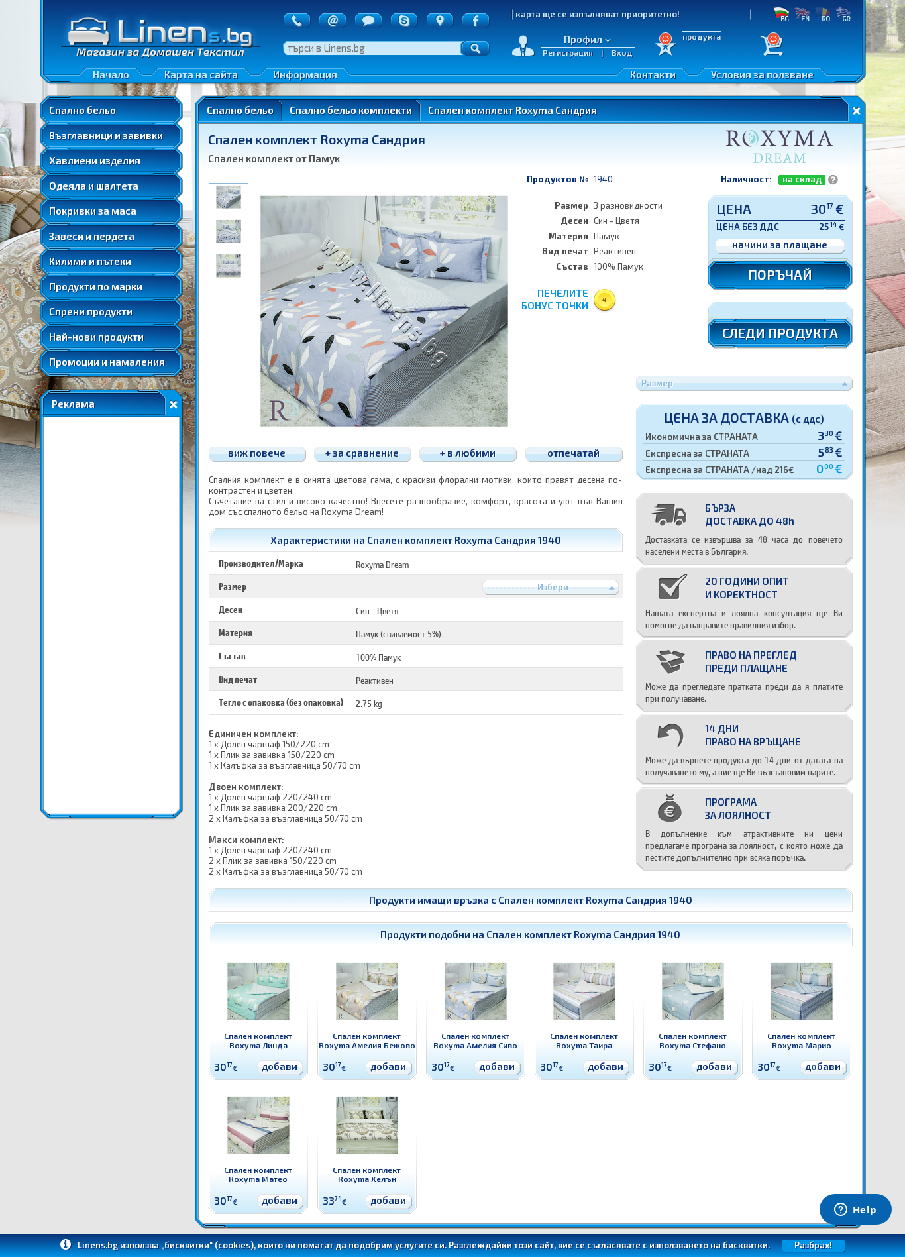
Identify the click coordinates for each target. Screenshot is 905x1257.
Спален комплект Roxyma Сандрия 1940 (595, 900)
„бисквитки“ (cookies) (207, 1245)
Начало (111, 74)
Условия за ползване (762, 74)
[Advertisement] (111, 615)
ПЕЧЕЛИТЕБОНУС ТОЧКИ (554, 299)
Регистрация (568, 52)
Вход (622, 52)
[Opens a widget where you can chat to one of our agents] (855, 1210)
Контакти (653, 74)
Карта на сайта (201, 74)
